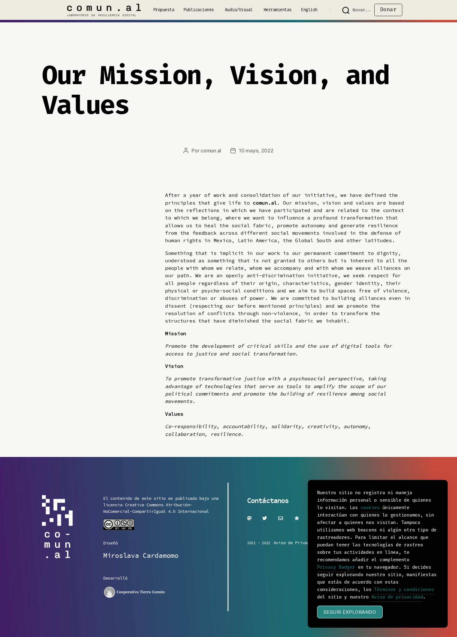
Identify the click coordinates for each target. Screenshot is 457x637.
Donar (388, 10)
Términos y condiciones (404, 590)
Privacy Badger (336, 567)
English (309, 10)
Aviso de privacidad (397, 597)
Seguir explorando (350, 612)
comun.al (211, 150)
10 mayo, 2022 (256, 150)
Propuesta (163, 10)
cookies (370, 508)
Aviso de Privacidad (296, 543)
